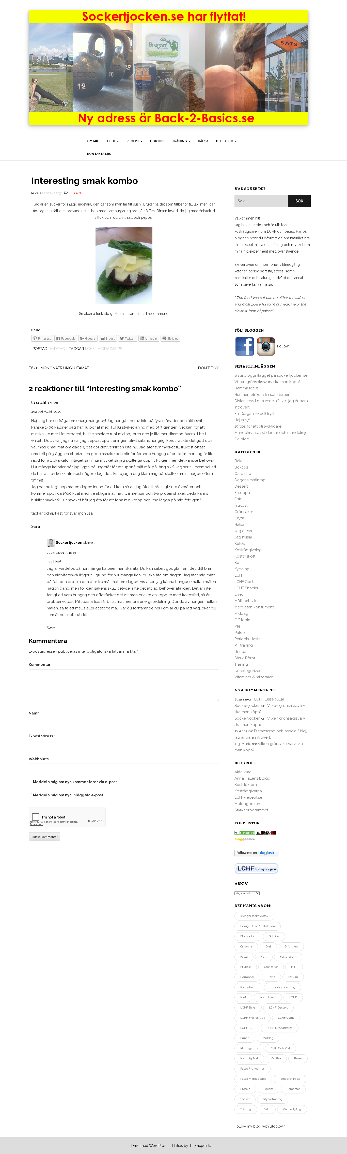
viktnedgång (292, 1109)
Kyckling (241, 569)
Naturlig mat (249, 1058)
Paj (237, 626)
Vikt (267, 1109)
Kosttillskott (244, 556)
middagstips (110, 348)
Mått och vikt (246, 600)
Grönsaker (243, 511)
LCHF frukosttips (252, 1017)
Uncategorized (248, 670)
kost (243, 997)
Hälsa (203, 141)
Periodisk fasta (247, 639)
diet (268, 946)
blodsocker (248, 936)
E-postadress (42, 736)
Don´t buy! (208, 368)
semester (293, 1089)
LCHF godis (286, 1017)
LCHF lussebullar (269, 699)
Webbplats (39, 759)
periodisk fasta (290, 1078)
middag (268, 1038)
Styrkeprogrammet (251, 810)
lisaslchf (39, 402)
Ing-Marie (242, 743)
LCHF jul (246, 1028)
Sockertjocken (69, 542)
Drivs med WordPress (149, 1146)
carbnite (246, 946)
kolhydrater (248, 987)
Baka (239, 461)
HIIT (294, 967)
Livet (238, 594)
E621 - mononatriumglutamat (59, 368)
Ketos (239, 543)
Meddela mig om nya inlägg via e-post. (68, 795)
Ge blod (241, 439)
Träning (180, 141)
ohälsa (276, 1058)
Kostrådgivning (248, 550)
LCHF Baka (248, 1007)
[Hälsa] (244, 832)
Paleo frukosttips (252, 1068)
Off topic (225, 141)
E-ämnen (291, 946)
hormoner (247, 977)
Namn (35, 713)
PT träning (243, 645)
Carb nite (242, 473)
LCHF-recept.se (248, 797)
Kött (238, 562)
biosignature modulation (257, 926)
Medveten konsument (254, 607)
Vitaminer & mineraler (253, 677)
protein (245, 1089)
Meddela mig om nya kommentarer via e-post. (75, 782)
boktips (274, 936)
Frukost (240, 505)
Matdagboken (247, 803)
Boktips (157, 141)
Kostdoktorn (245, 784)
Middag (57, 348)
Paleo (239, 632)
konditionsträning (282, 987)
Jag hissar (243, 537)
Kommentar (40, 665)
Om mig (93, 141)
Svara (35, 526)
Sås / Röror (244, 658)
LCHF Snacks (246, 588)
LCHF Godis (244, 581)
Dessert (241, 486)
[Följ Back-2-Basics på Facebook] (245, 346)
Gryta (239, 518)
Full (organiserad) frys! (254, 413)
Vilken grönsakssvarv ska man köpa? (267, 381)
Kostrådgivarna (248, 791)
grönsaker (271, 967)
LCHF (111, 141)
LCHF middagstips (279, 1028)
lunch (244, 1038)
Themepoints (200, 1146)
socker (245, 1099)
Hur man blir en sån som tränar (261, 394)
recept (268, 1089)
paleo (298, 1058)
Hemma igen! (246, 388)
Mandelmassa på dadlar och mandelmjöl (271, 432)
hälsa (271, 977)
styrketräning (272, 1099)
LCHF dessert (278, 1007)
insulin (293, 977)
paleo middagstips (253, 1078)
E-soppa (242, 492)
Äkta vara (242, 772)
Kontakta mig (99, 154)
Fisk (237, 499)
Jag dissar (243, 531)
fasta (244, 956)
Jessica (75, 193)
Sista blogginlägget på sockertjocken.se (270, 375)
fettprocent (288, 956)
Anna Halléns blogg (252, 778)
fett (264, 956)
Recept (133, 141)
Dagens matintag (249, 480)
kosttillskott (268, 997)
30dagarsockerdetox (254, 916)
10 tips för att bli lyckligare (257, 426)
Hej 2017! (242, 420)
